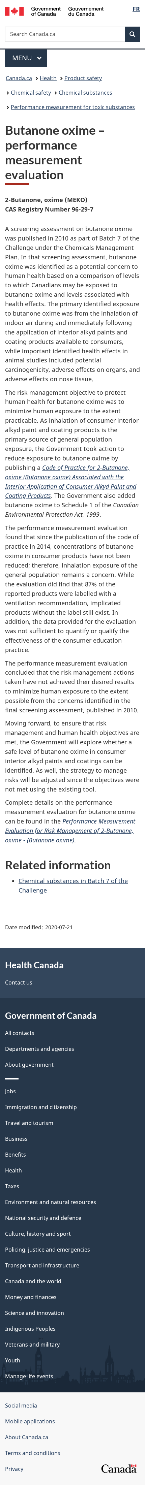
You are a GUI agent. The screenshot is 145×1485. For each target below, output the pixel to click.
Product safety (83, 78)
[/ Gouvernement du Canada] (54, 10)
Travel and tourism (29, 1123)
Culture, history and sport (38, 1233)
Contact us (18, 982)
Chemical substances (85, 92)
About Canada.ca (26, 1437)
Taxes (12, 1186)
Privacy (14, 1469)
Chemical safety (31, 92)
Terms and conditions (32, 1453)
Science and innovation (34, 1313)
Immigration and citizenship (41, 1107)
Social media (21, 1405)
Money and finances (31, 1297)
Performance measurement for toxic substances (73, 107)
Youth (12, 1360)
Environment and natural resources (50, 1202)
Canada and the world (33, 1281)
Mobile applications (30, 1421)
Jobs (10, 1091)
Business (16, 1138)
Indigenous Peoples (30, 1328)
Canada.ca (19, 78)
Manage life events (29, 1376)
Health (48, 78)
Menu (23, 57)
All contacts (19, 1033)
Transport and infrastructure (42, 1265)
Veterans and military (32, 1344)
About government (29, 1064)
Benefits (15, 1154)
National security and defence (43, 1218)
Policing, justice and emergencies (47, 1249)
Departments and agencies (39, 1049)
